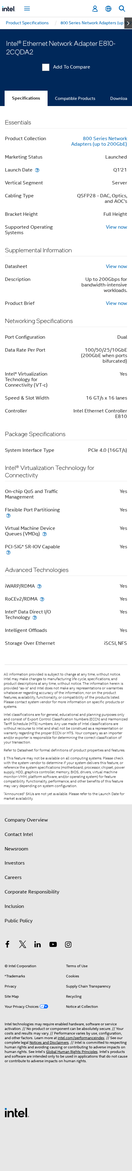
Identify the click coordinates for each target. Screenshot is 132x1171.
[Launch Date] (37, 169)
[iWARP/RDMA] (39, 586)
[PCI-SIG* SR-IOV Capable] (8, 552)
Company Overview (26, 820)
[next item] (128, 23)
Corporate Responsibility (32, 892)
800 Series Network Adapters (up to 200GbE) (99, 141)
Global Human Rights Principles (72, 1051)
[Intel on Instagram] (68, 945)
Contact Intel (19, 834)
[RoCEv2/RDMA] (42, 598)
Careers (13, 877)
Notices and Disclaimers (49, 1042)
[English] (108, 8)
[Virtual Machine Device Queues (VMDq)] (44, 533)
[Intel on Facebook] (7, 945)
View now (116, 227)
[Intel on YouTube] (53, 945)
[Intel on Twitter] (22, 945)
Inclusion (14, 906)
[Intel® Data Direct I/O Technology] (34, 617)
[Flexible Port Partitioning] (8, 515)
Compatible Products (75, 98)
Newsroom (16, 849)
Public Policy (19, 921)
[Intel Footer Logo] (17, 1112)
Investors (15, 863)
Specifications (26, 98)
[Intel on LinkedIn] (38, 945)
